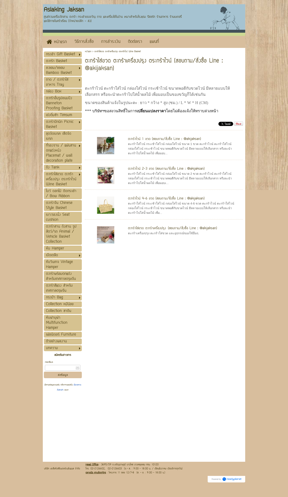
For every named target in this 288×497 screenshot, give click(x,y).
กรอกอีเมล (49, 362)
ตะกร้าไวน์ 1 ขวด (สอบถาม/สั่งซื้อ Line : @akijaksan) (164, 139)
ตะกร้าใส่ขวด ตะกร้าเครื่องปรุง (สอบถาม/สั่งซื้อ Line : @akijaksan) (172, 228)
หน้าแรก (88, 51)
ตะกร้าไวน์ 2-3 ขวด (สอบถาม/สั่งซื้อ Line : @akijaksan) (166, 168)
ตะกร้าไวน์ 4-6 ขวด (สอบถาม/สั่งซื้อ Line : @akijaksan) (166, 198)
